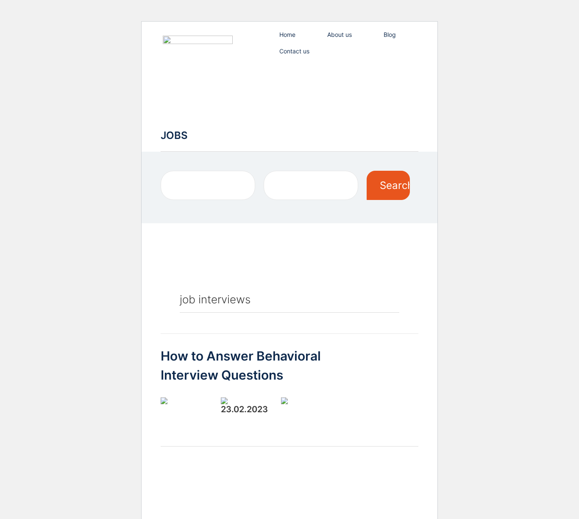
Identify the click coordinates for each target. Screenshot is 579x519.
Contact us (294, 51)
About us (339, 34)
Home (287, 34)
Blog (390, 34)
